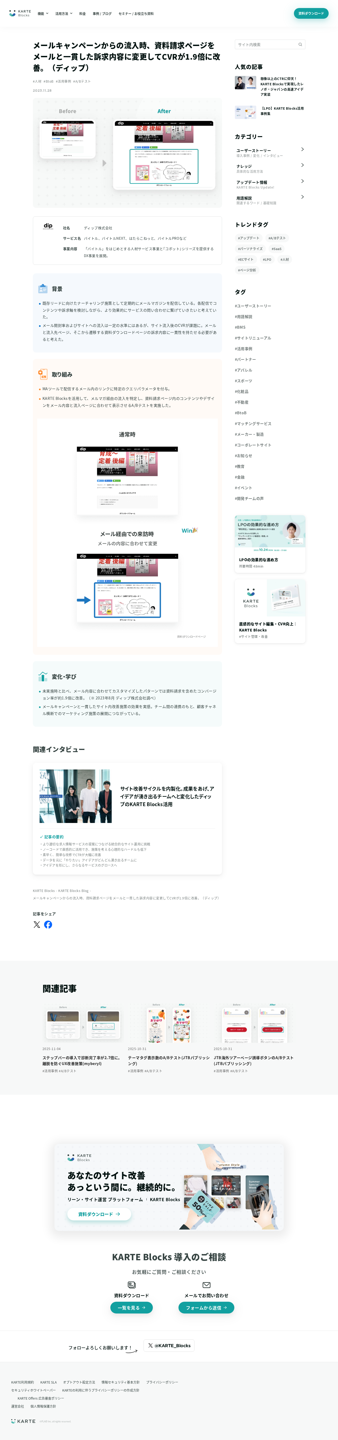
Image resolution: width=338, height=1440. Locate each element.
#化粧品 (242, 391)
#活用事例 (63, 81)
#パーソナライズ (250, 248)
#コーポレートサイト (253, 444)
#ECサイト (246, 259)
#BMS (240, 327)
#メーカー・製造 (249, 434)
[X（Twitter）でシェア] (37, 925)
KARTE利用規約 (22, 1382)
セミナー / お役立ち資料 (136, 13)
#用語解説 (243, 316)
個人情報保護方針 (43, 1406)
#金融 (240, 477)
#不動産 (242, 402)
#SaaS (276, 248)
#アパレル (243, 370)
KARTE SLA (48, 1382)
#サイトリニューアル (253, 337)
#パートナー (245, 359)
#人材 (37, 81)
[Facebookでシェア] (48, 925)
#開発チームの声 (249, 498)
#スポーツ (243, 380)
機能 (41, 13)
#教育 (240, 466)
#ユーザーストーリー (253, 305)
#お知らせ (243, 455)
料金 (82, 13)
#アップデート (248, 238)
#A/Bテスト (82, 81)
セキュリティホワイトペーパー (33, 1390)
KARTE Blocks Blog (73, 890)
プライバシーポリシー (162, 1382)
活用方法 (61, 13)
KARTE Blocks (44, 890)
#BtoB (49, 81)
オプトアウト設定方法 (79, 1382)
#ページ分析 (247, 270)
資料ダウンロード (311, 13)
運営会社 (17, 1406)
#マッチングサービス (253, 423)
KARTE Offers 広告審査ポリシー (41, 1398)
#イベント (243, 487)
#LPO (267, 259)
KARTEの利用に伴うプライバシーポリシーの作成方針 (100, 1390)
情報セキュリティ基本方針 (121, 1382)
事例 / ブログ (102, 13)
